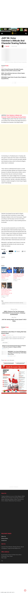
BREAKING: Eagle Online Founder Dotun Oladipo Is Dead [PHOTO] (13, 77)
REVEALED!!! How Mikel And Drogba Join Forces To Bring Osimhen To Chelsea (18, 276)
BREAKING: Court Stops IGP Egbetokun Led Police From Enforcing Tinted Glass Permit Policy (17, 353)
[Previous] (13, 83)
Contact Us (4, 540)
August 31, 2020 (6, 348)
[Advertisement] (14, 14)
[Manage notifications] (25, 590)
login (6, 360)
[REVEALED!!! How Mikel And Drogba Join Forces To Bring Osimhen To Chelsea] (18, 270)
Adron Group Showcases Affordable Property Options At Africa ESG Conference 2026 (12, 69)
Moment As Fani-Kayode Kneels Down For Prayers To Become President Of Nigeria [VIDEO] (14, 346)
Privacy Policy (4, 538)
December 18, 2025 (12, 355)
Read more (5, 342)
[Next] (15, 83)
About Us (3, 536)
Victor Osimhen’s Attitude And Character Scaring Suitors (12, 303)
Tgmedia (7, 46)
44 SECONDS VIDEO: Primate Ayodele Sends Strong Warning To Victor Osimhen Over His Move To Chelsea (6, 291)
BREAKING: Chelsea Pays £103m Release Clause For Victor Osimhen (6, 276)
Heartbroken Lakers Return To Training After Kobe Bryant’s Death (13, 332)
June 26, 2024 (14, 46)
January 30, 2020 (10, 335)
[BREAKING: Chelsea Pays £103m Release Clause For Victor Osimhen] (6, 270)
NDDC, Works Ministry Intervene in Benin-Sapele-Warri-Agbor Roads (13, 73)
